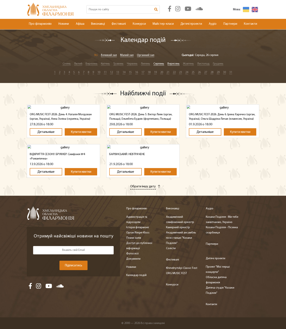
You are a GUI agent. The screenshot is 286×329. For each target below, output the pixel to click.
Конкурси (139, 24)
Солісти (171, 248)
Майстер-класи (163, 24)
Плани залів (133, 238)
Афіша (80, 24)
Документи (133, 258)
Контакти (250, 24)
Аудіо (212, 24)
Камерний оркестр (178, 227)
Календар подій (136, 275)
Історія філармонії (137, 227)
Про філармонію (40, 24)
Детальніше (45, 132)
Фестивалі (119, 24)
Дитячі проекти (191, 24)
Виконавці (98, 24)
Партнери (230, 24)
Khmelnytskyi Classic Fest (181, 268)
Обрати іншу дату (143, 186)
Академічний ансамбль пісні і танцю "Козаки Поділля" (181, 238)
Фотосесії (132, 253)
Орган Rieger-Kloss (137, 232)
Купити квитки (81, 132)
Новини (63, 24)
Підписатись (73, 265)
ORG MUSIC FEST (176, 273)
